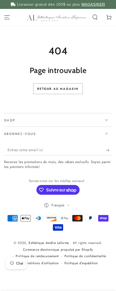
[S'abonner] (109, 150)
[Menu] (7, 17)
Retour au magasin (58, 89)
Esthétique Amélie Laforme (49, 242)
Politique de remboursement (37, 256)
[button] (95, 17)
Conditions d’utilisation (41, 263)
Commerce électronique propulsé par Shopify (58, 249)
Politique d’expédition (81, 263)
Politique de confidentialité (85, 256)
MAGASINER (93, 4)
